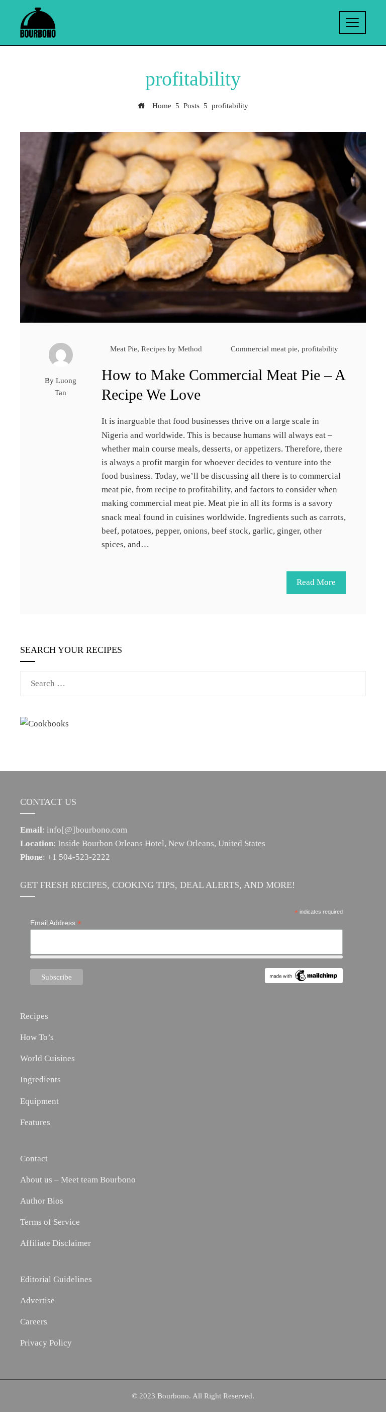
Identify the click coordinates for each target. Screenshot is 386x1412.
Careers (33, 1321)
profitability (320, 348)
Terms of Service (50, 1222)
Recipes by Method (171, 348)
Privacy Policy (46, 1343)
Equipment (39, 1101)
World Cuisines (47, 1058)
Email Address (55, 923)
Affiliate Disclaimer (55, 1243)
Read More (316, 582)
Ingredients (40, 1079)
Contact (34, 1158)
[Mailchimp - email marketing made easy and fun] (304, 975)
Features (35, 1122)
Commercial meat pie (264, 348)
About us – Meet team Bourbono (78, 1179)
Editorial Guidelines (56, 1279)
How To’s (37, 1037)
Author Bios (41, 1201)
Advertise (37, 1300)
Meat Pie (123, 348)
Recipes (34, 1016)
